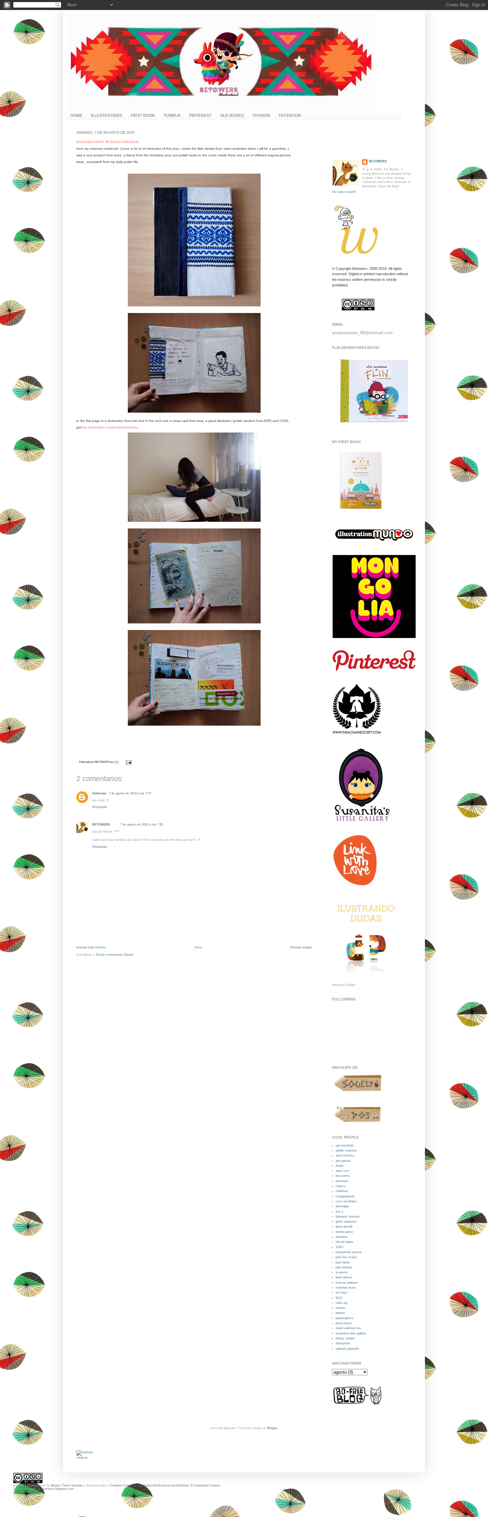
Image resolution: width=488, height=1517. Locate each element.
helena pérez (344, 1232)
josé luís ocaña (346, 1257)
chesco (341, 1186)
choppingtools (345, 1196)
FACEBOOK (290, 115)
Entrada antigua (301, 947)
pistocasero (344, 1323)
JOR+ (340, 1247)
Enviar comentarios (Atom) (114, 954)
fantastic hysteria (348, 1216)
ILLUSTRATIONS (106, 115)
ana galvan (343, 1160)
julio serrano (344, 1267)
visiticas (82, 1457)
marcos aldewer (347, 1282)
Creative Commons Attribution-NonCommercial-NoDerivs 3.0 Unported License (165, 1485)
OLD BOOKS (232, 115)
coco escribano (346, 1201)
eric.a (339, 1211)
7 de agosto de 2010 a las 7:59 (141, 824)
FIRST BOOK (143, 115)
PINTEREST (200, 115)
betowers (342, 1181)
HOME (76, 115)
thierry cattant (345, 1338)
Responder (99, 807)
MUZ (339, 1298)
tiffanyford (343, 1343)
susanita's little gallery (351, 1333)
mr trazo (341, 1292)
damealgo (342, 1206)
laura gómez (344, 1277)
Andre (340, 1165)
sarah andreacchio (348, 1328)
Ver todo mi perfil (344, 192)
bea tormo (343, 1175)
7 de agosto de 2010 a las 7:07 (130, 793)
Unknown (99, 793)
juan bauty (343, 1262)
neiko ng (341, 1303)
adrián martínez (346, 1150)
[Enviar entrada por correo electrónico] (128, 761)
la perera (342, 1272)
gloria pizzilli (344, 1226)
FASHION (261, 115)
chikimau (342, 1191)
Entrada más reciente (91, 947)
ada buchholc (345, 1145)
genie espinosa (346, 1221)
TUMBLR (172, 115)
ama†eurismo (345, 1155)
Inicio (198, 947)
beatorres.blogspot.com (57, 1488)
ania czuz (342, 1170)
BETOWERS (101, 824)
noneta (340, 1308)
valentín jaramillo (347, 1348)
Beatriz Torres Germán (66, 1485)
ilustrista (341, 1236)
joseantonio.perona (349, 1252)
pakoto (340, 1313)
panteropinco (344, 1318)
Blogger (272, 1428)
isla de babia (344, 1241)
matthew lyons (346, 1287)
